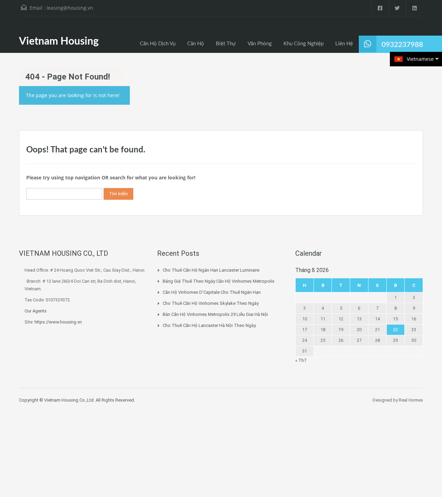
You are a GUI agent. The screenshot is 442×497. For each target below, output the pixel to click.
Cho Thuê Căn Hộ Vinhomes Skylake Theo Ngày (211, 303)
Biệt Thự (226, 43)
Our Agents (36, 310)
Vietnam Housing (59, 41)
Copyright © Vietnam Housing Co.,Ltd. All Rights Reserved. (77, 400)
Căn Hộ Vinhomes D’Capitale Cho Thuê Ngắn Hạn (212, 292)
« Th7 (300, 360)
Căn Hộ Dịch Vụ (157, 43)
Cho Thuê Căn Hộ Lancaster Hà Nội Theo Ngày (209, 325)
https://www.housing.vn (58, 322)
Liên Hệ (344, 43)
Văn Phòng (260, 43)
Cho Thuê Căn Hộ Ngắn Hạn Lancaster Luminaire (211, 270)
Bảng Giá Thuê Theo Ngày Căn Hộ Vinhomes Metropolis (219, 281)
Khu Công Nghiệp (304, 43)
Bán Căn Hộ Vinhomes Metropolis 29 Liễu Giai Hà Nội (215, 314)
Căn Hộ (195, 43)
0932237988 (402, 44)
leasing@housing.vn (70, 7)
